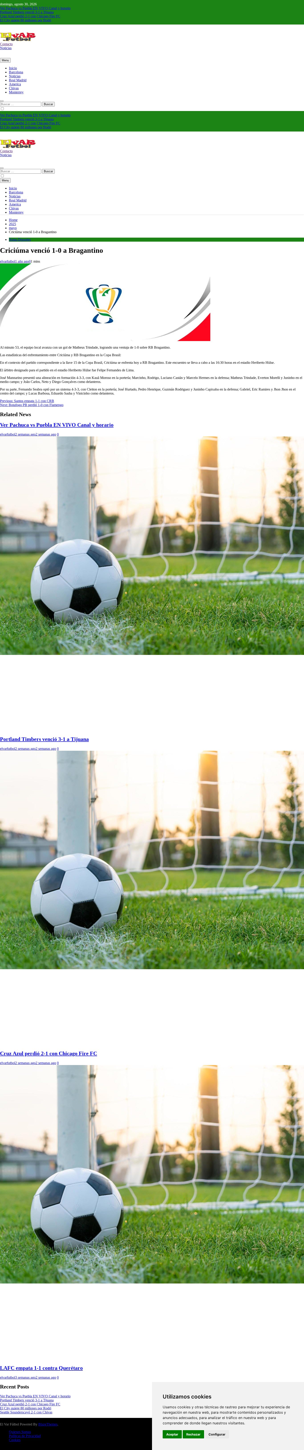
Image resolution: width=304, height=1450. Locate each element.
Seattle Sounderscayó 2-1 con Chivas (26, 1412)
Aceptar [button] (172, 1434)
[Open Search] (2, 101)
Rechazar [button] (193, 1434)
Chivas (14, 88)
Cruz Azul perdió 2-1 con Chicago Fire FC (30, 16)
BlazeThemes (47, 1424)
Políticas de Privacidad (25, 1436)
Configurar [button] (217, 1434)
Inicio (13, 68)
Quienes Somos (20, 1432)
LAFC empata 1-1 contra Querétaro (41, 1368)
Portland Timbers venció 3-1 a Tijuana (27, 12)
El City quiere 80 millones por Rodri (25, 20)
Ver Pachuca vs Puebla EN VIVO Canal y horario (35, 8)
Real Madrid (17, 80)
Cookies (14, 1440)
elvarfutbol (7, 261)
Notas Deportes (20, 239)
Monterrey (16, 92)
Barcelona (16, 72)
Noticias (14, 76)
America (15, 84)
